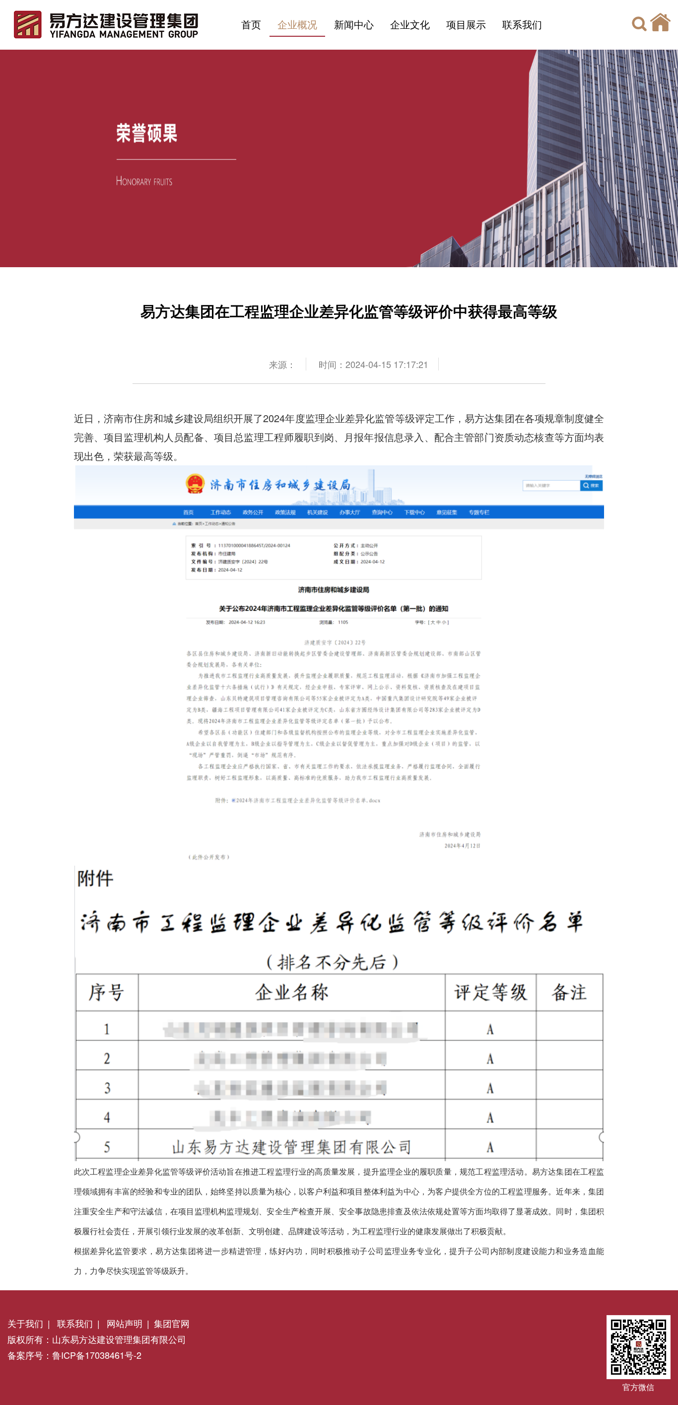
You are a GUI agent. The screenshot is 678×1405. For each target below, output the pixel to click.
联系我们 (74, 1323)
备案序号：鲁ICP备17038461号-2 (74, 1354)
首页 (251, 24)
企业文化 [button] (410, 24)
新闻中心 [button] (354, 24)
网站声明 (123, 1323)
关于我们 (25, 1323)
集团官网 (172, 1323)
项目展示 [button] (466, 24)
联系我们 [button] (522, 24)
